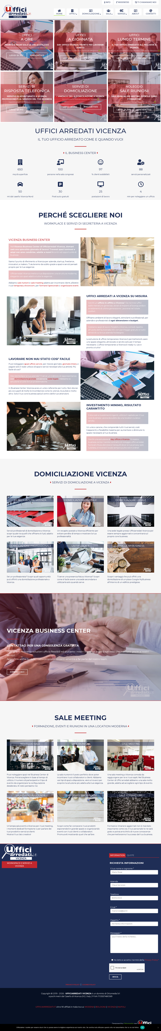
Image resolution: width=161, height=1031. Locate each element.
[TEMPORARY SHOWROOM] (80, 821)
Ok (142, 1027)
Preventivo (37, 55)
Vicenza (111, 1007)
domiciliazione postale (25, 379)
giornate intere (69, 364)
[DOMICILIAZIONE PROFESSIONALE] (30, 572)
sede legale (52, 379)
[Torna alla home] (16, 18)
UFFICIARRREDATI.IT (45, 1007)
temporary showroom (24, 286)
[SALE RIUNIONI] (80, 770)
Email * (113, 907)
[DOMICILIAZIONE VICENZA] (30, 526)
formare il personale (49, 286)
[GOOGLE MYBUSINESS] (130, 572)
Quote (130, 855)
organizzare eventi (69, 286)
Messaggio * (115, 933)
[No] (158, 1027)
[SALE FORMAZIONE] (130, 821)
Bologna (101, 1007)
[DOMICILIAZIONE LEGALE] (130, 526)
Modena (89, 1007)
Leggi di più (16, 55)
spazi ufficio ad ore (33, 364)
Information (117, 855)
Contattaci (17, 672)
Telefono (114, 894)
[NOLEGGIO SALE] (30, 770)
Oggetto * (115, 920)
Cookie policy (88, 985)
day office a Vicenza (120, 439)
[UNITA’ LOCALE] (80, 572)
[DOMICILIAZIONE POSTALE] (80, 526)
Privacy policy (73, 985)
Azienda (114, 881)
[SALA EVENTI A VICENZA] (30, 821)
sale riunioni (23, 283)
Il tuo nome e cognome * (122, 868)
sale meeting (37, 283)
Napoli (122, 1007)
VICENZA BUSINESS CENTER (29, 240)
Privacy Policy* (152, 960)
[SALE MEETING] (130, 770)
